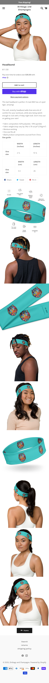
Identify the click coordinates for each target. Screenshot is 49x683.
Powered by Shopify (38, 662)
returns (24, 645)
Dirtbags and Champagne (25, 8)
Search (24, 642)
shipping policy (24, 649)
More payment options (19, 97)
